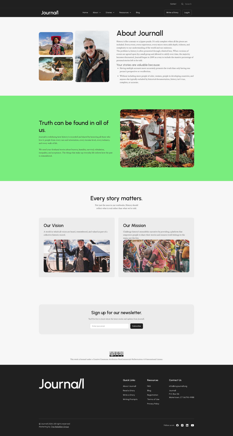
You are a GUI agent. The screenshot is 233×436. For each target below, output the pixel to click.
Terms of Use (153, 399)
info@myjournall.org (178, 386)
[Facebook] (177, 425)
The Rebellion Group (60, 427)
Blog (138, 12)
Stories (109, 12)
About (95, 12)
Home (85, 12)
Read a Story (129, 390)
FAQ (149, 386)
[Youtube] (192, 425)
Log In (187, 12)
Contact (173, 4)
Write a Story (172, 12)
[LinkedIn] (187, 425)
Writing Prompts (130, 399)
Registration (152, 395)
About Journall (129, 386)
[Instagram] (182, 425)
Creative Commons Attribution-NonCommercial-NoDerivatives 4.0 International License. (128, 359)
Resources (124, 12)
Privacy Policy (153, 404)
